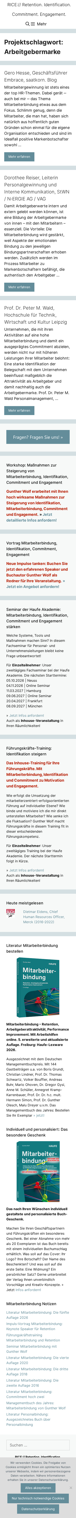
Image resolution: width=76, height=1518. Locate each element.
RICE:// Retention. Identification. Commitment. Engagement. (39, 9)
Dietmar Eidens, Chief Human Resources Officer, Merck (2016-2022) (44, 917)
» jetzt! (38, 1115)
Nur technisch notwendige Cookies (38, 1498)
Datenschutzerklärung (38, 1509)
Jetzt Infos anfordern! (26, 715)
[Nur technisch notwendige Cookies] (71, 1488)
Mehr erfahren (19, 157)
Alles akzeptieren (38, 1488)
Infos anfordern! (28, 1290)
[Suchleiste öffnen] (27, 24)
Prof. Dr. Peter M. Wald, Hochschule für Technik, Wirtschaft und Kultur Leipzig (35, 315)
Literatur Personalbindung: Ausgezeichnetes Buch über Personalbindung (28, 1419)
